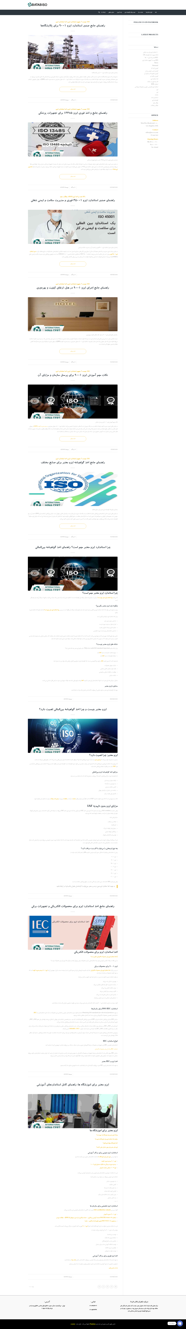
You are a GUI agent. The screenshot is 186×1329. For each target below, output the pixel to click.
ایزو (157, 89)
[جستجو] (98, 12)
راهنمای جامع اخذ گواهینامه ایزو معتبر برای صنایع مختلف (73, 462)
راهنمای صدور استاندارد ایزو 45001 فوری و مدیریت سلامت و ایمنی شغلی (73, 200)
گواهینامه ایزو (155, 100)
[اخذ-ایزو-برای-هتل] (73, 314)
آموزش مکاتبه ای (154, 76)
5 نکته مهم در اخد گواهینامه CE (150, 55)
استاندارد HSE (154, 84)
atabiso (93, 1324)
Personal (155, 65)
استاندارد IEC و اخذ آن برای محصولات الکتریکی (106, 1049)
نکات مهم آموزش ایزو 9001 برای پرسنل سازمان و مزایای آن (73, 375)
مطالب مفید (64, 196)
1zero (73, 1324)
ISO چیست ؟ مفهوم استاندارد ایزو (79, 22)
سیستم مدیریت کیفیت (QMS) (41, 426)
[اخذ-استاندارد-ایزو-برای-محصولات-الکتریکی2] (73, 933)
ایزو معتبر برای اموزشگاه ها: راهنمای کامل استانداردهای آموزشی (73, 1085)
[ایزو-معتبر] (73, 489)
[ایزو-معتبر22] (73, 736)
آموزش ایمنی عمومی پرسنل (151, 71)
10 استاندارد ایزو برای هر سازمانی (150, 52)
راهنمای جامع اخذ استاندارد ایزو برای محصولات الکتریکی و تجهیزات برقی (72, 906)
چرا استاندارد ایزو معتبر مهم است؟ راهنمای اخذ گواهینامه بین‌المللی (72, 547)
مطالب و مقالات (154, 105)
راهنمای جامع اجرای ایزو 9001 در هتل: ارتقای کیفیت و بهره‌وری (72, 288)
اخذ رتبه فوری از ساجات (152, 82)
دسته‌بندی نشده (154, 97)
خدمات (156, 95)
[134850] (73, 139)
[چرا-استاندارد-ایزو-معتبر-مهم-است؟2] (73, 402)
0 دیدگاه (73, 100)
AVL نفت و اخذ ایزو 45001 (76, 196)
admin (62, 100)
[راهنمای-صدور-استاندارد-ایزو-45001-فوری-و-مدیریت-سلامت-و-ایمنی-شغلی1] (73, 227)
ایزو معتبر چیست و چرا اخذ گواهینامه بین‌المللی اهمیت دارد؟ (72, 709)
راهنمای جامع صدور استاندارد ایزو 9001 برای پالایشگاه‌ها (72, 26)
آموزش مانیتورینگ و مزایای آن (151, 73)
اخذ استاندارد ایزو (61, 22)
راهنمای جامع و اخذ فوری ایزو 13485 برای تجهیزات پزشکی (72, 113)
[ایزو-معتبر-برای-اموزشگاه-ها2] (73, 1111)
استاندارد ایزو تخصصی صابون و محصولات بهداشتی (146, 87)
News (156, 63)
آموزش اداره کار (154, 68)
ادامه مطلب (72, 89)
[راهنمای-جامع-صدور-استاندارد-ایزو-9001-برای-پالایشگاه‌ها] (73, 52)
